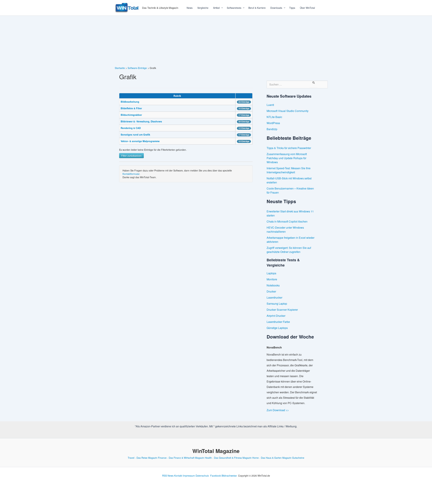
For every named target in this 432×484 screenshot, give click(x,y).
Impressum (189, 475)
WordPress (273, 123)
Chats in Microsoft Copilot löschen (287, 221)
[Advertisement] (216, 41)
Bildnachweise (229, 475)
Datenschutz (202, 475)
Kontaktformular (131, 173)
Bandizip (272, 129)
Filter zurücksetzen (131, 155)
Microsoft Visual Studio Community (287, 111)
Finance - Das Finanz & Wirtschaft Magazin (181, 457)
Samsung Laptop (277, 303)
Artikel (216, 7)
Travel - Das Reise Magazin (142, 457)
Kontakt (178, 475)
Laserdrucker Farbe (278, 322)
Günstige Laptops (277, 328)
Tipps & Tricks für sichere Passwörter (289, 148)
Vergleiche (202, 7)
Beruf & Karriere (257, 7)
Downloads (276, 7)
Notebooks (273, 285)
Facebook (215, 475)
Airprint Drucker (276, 316)
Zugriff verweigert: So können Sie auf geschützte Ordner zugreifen (289, 250)
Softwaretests (234, 7)
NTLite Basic (274, 117)
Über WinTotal (307, 7)
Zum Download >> (278, 410)
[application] (221, 7)
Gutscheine (298, 457)
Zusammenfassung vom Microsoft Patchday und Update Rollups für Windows (287, 158)
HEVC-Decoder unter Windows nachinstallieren (285, 229)
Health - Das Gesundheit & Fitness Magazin (228, 457)
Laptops (271, 273)
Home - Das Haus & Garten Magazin (271, 457)
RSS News (167, 475)
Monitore (272, 279)
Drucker (271, 291)
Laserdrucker (274, 297)
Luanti (270, 105)
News (190, 7)
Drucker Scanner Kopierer (282, 310)
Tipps (292, 7)
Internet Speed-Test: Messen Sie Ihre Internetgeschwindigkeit (288, 170)
